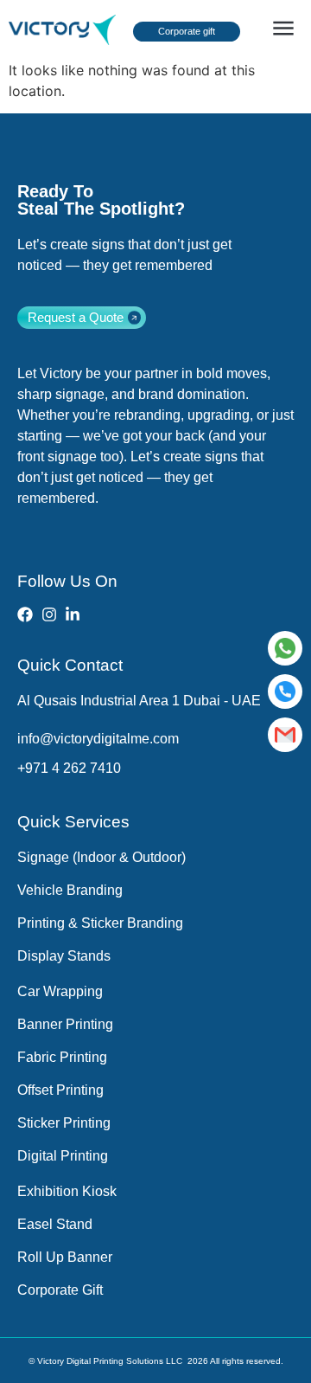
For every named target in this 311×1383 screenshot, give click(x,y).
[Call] (285, 691)
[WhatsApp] (285, 648)
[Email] (285, 734)
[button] (282, 30)
